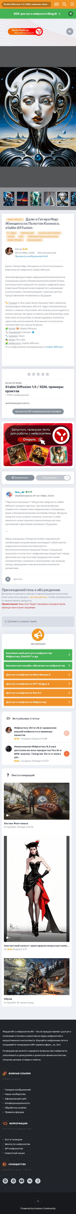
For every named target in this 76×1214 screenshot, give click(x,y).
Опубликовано (34, 495)
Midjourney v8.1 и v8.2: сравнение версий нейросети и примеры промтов (35, 731)
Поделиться (21, 477)
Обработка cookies (16, 1107)
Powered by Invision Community (38, 1208)
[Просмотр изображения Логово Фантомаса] (36, 801)
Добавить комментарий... (22, 621)
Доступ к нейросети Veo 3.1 (23, 693)
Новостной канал (15, 1153)
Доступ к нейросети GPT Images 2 (27, 684)
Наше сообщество (15, 1094)
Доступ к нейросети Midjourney (26, 702)
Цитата (18, 579)
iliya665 (11, 827)
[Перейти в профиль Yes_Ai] (9, 494)
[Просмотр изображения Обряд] (36, 976)
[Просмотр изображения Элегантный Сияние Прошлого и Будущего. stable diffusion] (49, 199)
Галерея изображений (18, 1089)
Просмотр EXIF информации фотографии (38, 411)
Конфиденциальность (17, 1103)
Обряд (8, 999)
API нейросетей (14, 1148)
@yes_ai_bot (52, 1044)
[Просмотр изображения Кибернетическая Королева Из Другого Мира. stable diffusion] (9, 199)
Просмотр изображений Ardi (31, 256)
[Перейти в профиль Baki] (8, 748)
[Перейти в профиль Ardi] (9, 251)
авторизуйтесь (38, 597)
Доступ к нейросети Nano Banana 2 (28, 674)
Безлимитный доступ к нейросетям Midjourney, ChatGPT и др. (29, 655)
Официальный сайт (16, 1098)
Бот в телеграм (13, 1139)
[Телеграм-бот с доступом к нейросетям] (38, 444)
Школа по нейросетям (17, 1144)
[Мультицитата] (7, 579)
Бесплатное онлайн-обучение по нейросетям (35, 665)
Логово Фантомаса (16, 823)
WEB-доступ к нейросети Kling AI (35, 13)
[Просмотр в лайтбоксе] (38, 117)
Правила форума (14, 1112)
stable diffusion (54, 347)
